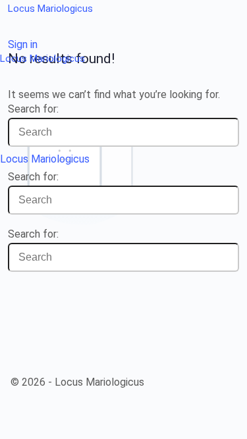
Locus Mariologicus (50, 8)
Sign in (23, 44)
